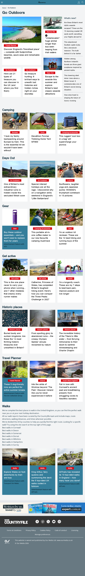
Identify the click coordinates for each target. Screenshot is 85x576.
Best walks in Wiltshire (11, 439)
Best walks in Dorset (10, 436)
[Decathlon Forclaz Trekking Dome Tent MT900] (42, 121)
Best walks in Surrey (10, 445)
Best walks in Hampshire (12, 442)
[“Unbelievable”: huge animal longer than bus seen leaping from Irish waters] (52, 23)
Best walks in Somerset (11, 433)
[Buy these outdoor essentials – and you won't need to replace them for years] (15, 217)
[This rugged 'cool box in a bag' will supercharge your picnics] (70, 121)
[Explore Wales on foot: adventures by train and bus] (15, 456)
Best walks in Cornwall (11, 427)
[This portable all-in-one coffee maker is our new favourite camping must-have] (42, 217)
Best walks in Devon (10, 430)
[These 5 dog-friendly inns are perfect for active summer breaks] (15, 369)
